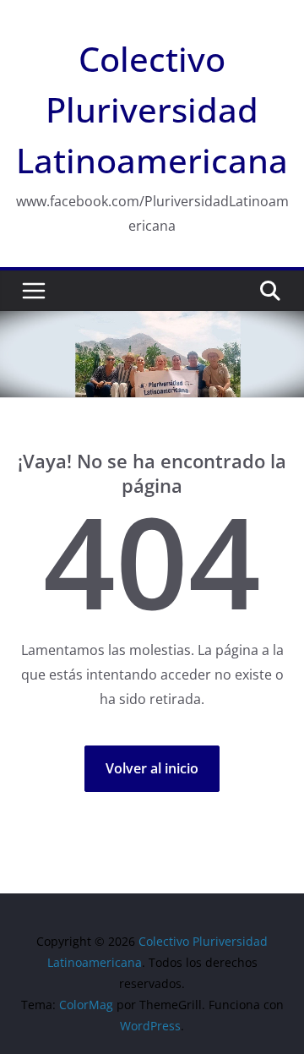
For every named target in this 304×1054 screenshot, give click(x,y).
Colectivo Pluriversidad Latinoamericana (152, 109)
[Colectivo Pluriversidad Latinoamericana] (152, 323)
